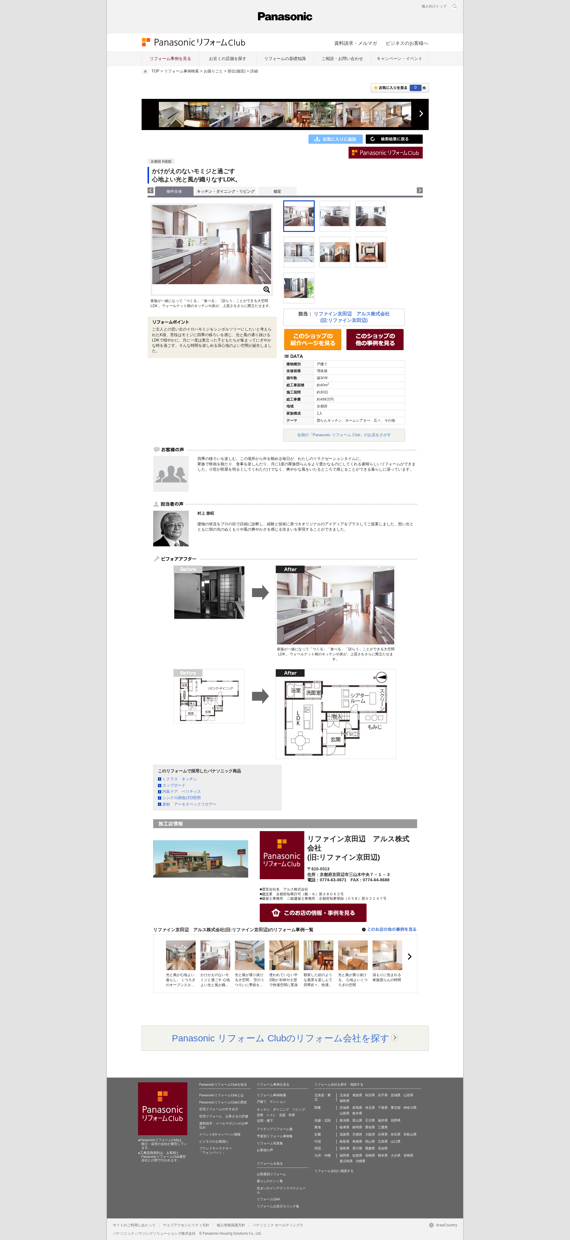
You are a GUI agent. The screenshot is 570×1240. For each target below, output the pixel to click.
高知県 (383, 1148)
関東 (317, 1107)
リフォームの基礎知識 (285, 58)
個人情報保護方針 (231, 1225)
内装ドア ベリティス (181, 791)
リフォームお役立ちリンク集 (278, 1206)
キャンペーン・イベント (399, 58)
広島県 (383, 1141)
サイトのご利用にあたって (134, 1225)
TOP (155, 71)
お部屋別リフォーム (271, 1174)
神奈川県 (410, 1107)
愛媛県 (370, 1148)
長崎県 (370, 1155)
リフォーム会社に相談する (334, 1171)
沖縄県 (360, 1161)
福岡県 (344, 1155)
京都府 (357, 1134)
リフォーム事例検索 (181, 71)
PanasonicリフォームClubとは (221, 1095)
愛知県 (370, 1127)
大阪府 (370, 1134)
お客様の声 (265, 1150)
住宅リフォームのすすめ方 (218, 1109)
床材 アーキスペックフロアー (189, 804)
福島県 (344, 1101)
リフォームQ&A (268, 1199)
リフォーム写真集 (270, 1143)
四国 (317, 1148)
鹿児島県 (346, 1161)
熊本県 (383, 1155)
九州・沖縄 (322, 1155)
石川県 (370, 1120)
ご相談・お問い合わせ (342, 58)
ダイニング (281, 1109)
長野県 (395, 1120)
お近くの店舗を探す (227, 58)
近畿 (317, 1134)
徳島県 (344, 1148)
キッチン (263, 1109)
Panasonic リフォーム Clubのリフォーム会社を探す (281, 1038)
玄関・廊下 (265, 1120)
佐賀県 (357, 1155)
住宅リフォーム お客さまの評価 (223, 1116)
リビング (298, 1109)
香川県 (357, 1148)
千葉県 (383, 1107)
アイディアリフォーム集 (275, 1129)
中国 (317, 1141)
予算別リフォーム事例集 (275, 1136)
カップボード (174, 785)
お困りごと (213, 71)
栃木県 (357, 1113)
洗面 (282, 1115)
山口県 (395, 1141)
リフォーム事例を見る (170, 58)
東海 (317, 1127)
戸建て (262, 1101)
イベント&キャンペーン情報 (219, 1134)
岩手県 (383, 1095)
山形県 (408, 1095)
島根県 (357, 1141)
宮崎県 (408, 1155)
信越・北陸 (322, 1120)
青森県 (357, 1095)
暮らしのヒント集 (270, 1181)
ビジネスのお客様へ (407, 43)
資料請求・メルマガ (355, 43)
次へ (421, 113)
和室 (292, 1115)
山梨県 (344, 1113)
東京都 (395, 1107)
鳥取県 (344, 1141)
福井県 (383, 1120)
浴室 (260, 1115)
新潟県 (344, 1120)
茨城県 (344, 1107)
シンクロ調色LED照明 (181, 797)
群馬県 (357, 1107)
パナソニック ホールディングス (278, 1225)
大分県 (395, 1155)
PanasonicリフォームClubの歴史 (223, 1102)
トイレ (271, 1115)
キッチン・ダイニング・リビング (226, 191)
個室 (277, 191)
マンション (278, 1101)
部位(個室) (237, 71)
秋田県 (370, 1095)
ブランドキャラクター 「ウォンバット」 (215, 1150)
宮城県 (395, 1095)
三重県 (383, 1127)
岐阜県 (344, 1127)
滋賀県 (344, 1134)
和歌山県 (410, 1134)
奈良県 (395, 1134)
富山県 (357, 1120)
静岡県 (357, 1127)
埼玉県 (370, 1107)
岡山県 (370, 1141)
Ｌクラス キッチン (179, 779)
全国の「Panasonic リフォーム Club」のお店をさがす (344, 435)
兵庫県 (383, 1134)
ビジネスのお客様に (214, 1141)
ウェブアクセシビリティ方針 (186, 1225)
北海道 (344, 1095)
